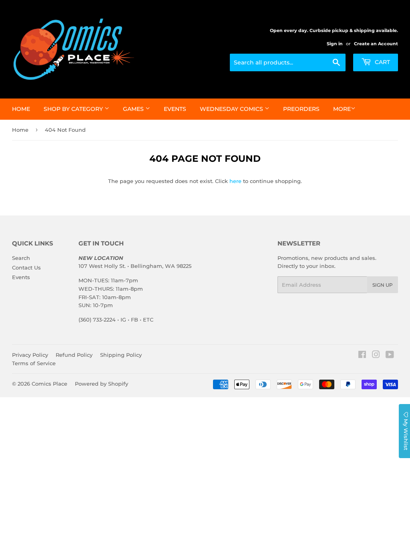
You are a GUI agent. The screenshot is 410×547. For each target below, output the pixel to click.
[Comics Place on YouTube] (390, 355)
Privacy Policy (30, 355)
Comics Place (49, 383)
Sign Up (382, 285)
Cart (381, 62)
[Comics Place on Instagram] (376, 355)
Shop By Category (74, 109)
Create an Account (376, 43)
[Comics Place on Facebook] (362, 355)
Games (134, 109)
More (342, 109)
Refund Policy (74, 355)
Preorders (301, 109)
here (235, 181)
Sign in (335, 43)
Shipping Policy (121, 355)
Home (21, 109)
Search (21, 258)
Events (175, 109)
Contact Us (26, 267)
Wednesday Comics (232, 109)
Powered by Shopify (101, 383)
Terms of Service (34, 363)
